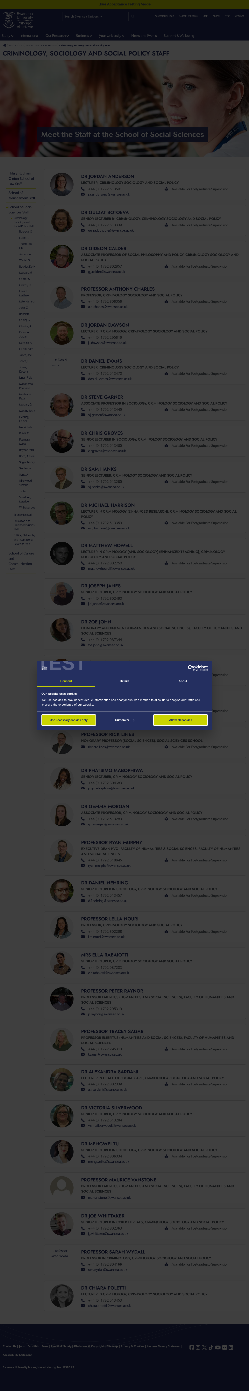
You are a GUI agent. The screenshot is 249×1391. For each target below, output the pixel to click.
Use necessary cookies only (69, 720)
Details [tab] (124, 681)
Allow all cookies (180, 720)
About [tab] (183, 681)
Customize (122, 720)
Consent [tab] (66, 681)
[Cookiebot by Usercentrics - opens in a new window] (191, 668)
